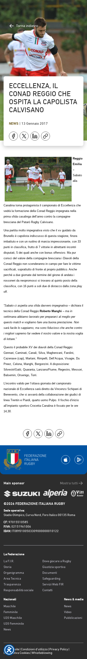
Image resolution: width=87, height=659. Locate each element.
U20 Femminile (14, 623)
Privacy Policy (58, 649)
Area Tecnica (12, 578)
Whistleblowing (42, 653)
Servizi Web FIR (53, 584)
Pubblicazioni (73, 618)
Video (67, 612)
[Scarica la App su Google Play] (79, 459)
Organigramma (14, 572)
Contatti (47, 590)
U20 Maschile (13, 618)
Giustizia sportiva (53, 567)
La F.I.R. (9, 561)
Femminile (11, 612)
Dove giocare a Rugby (56, 561)
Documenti (49, 572)
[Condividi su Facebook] (13, 136)
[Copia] (45, 136)
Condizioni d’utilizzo (34, 649)
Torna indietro (27, 26)
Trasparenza (12, 584)
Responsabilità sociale (18, 590)
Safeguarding (51, 578)
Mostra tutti (69, 483)
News (14, 123)
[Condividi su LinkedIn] (34, 136)
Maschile (10, 606)
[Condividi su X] (24, 136)
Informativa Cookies (17, 653)
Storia (7, 567)
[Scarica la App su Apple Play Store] (65, 459)
